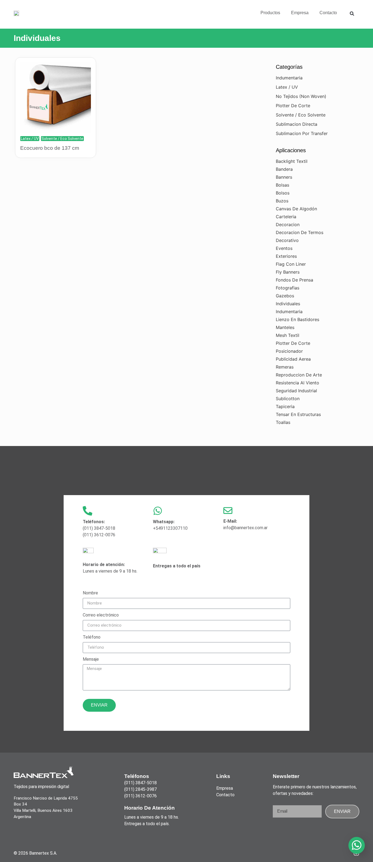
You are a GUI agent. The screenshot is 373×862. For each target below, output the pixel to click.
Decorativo (287, 240)
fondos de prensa (294, 280)
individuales (288, 303)
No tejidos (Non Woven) (301, 96)
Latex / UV (30, 138)
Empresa (300, 12)
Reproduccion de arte (299, 375)
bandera (284, 169)
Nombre (90, 593)
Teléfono (91, 637)
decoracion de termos (299, 232)
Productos (270, 12)
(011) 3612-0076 (99, 534)
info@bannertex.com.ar (245, 527)
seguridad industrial (296, 390)
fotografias (287, 288)
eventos (284, 248)
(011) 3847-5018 (99, 528)
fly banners (288, 272)
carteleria (286, 216)
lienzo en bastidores (297, 319)
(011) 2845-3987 (140, 789)
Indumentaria (289, 77)
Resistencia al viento (297, 382)
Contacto (328, 12)
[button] (352, 13)
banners (284, 177)
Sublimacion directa (296, 124)
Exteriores (286, 256)
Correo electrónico (101, 615)
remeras (285, 367)
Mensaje (91, 659)
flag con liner (291, 264)
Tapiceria (285, 406)
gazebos (285, 295)
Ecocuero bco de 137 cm (49, 148)
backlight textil (291, 161)
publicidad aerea (293, 359)
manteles (285, 327)
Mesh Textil (287, 335)
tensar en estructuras (298, 414)
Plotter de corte (293, 105)
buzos (282, 200)
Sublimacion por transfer (302, 133)
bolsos (282, 193)
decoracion (288, 224)
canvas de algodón (296, 208)
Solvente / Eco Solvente (62, 138)
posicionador (289, 351)
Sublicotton (288, 398)
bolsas (282, 185)
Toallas (283, 422)
